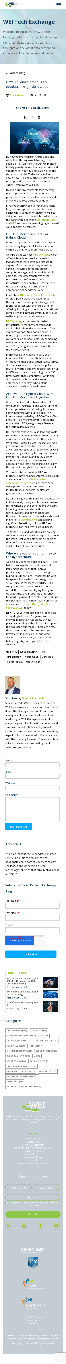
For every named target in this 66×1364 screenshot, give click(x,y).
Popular (23, 972)
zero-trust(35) (15, 1081)
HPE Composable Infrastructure (39, 295)
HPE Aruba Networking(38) (21, 1071)
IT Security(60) (36, 1046)
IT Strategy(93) (39, 1030)
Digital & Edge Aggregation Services (33, 1147)
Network (33, 1160)
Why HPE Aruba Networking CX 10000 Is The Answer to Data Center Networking (22, 981)
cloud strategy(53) (46, 1051)
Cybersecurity (33, 1141)
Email (8, 771)
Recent (10, 972)
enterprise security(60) (19, 1051)
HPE (13, 223)
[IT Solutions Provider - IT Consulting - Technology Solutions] (10, 4)
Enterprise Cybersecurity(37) (22, 1076)
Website (10, 783)
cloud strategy (28, 652)
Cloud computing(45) (18, 1056)
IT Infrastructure (33, 1154)
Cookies (33, 1323)
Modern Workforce (33, 1157)
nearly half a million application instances (26, 481)
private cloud (15, 662)
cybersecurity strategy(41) (21, 1066)
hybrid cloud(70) (16, 1046)
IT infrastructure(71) (45, 1040)
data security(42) (39, 1061)
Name (8, 760)
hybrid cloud (31, 657)
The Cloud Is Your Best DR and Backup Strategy (22, 993)
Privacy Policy (33, 1320)
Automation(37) (47, 1071)
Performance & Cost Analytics (33, 1163)
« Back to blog (15, 73)
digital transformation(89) (22, 1035)
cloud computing (27, 519)
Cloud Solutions (33, 1138)
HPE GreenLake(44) (16, 1061)
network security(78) (18, 1040)
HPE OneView (41, 254)
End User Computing (33, 1150)
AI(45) (37, 1056)
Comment (12, 794)
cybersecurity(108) (17, 1030)
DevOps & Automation (33, 1144)
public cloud (33, 662)
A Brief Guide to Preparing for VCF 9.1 (24, 1003)
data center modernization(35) (24, 1086)
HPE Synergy (13, 321)
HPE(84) (45, 1035)
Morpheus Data (46, 219)
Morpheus (47, 657)
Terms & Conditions (33, 1316)
